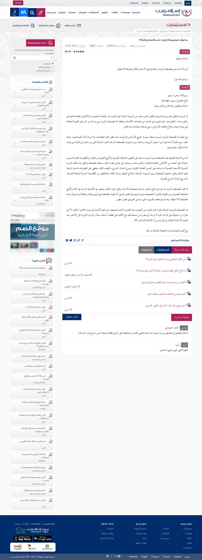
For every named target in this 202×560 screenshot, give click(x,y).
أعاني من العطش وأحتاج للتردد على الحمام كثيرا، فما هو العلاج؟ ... (34, 417)
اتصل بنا (25, 524)
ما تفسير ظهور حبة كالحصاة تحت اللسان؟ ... (32, 356)
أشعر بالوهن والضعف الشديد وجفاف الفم (167, 294)
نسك (144, 538)
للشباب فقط (140, 543)
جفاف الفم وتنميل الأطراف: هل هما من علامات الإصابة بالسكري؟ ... (36, 295)
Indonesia (134, 3)
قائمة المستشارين (20, 25)
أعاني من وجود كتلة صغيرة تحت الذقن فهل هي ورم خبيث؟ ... (34, 331)
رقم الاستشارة (44, 67)
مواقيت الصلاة (107, 533)
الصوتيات (82, 12)
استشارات (187, 548)
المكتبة (72, 12)
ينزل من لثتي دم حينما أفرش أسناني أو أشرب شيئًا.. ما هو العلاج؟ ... (35, 130)
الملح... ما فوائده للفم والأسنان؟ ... (35, 174)
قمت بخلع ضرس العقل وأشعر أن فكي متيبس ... (34, 443)
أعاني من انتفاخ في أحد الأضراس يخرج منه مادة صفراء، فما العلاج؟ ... (34, 344)
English (145, 3)
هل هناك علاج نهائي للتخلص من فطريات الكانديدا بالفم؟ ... (35, 403)
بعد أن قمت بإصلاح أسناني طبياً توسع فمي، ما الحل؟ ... (34, 199)
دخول (17, 3)
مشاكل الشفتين (71, 287)
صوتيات (188, 533)
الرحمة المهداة (140, 528)
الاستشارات (93, 12)
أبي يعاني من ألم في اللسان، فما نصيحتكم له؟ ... (32, 467)
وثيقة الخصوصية (49, 524)
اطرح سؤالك (69, 25)
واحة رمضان (141, 533)
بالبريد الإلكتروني (43, 71)
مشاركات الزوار (107, 538)
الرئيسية (136, 12)
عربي (188, 3)
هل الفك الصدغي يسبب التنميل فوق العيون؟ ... (34, 186)
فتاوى (189, 543)
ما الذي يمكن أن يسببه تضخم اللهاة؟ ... (33, 164)
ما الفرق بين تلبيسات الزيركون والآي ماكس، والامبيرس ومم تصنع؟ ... (34, 430)
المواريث (62, 12)
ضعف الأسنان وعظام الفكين (77, 275)
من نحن (17, 524)
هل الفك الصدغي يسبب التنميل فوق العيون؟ (166, 259)
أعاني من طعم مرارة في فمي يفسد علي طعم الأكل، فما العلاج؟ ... (35, 104)
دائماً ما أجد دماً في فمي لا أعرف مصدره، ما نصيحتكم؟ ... (35, 456)
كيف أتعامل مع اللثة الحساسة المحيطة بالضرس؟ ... (36, 282)
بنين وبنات (51, 12)
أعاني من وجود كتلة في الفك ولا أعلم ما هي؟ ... (34, 502)
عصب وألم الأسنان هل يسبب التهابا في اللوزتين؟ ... (36, 377)
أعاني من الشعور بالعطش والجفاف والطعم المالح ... (35, 318)
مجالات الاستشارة (47, 25)
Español (178, 3)
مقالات (115, 12)
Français (156, 3)
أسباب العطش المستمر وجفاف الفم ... (34, 366)
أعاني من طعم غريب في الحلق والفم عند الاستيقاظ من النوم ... (36, 117)
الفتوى (104, 12)
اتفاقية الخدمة (36, 524)
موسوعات (125, 12)
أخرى (67, 263)
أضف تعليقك (72, 317)
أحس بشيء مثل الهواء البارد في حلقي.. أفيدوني (166, 305)
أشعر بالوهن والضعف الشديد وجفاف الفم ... (32, 141)
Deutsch (167, 3)
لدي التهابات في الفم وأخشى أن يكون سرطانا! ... (34, 269)
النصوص (46, 64)
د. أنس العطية (135, 46)
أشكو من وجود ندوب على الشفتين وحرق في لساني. (163, 282)
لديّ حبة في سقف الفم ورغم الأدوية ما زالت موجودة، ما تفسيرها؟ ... (34, 153)
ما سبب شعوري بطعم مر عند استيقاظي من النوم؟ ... (35, 91)
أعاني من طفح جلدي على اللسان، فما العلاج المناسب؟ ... (35, 479)
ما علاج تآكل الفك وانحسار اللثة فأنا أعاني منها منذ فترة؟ (161, 271)
